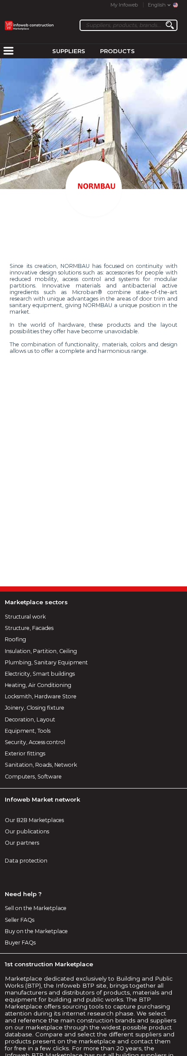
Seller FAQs (19, 920)
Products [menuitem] (117, 50)
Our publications (27, 831)
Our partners (22, 842)
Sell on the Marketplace (36, 908)
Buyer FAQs (20, 942)
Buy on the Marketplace (36, 931)
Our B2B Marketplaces (34, 820)
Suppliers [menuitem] (68, 50)
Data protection (26, 860)
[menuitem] (8, 51)
